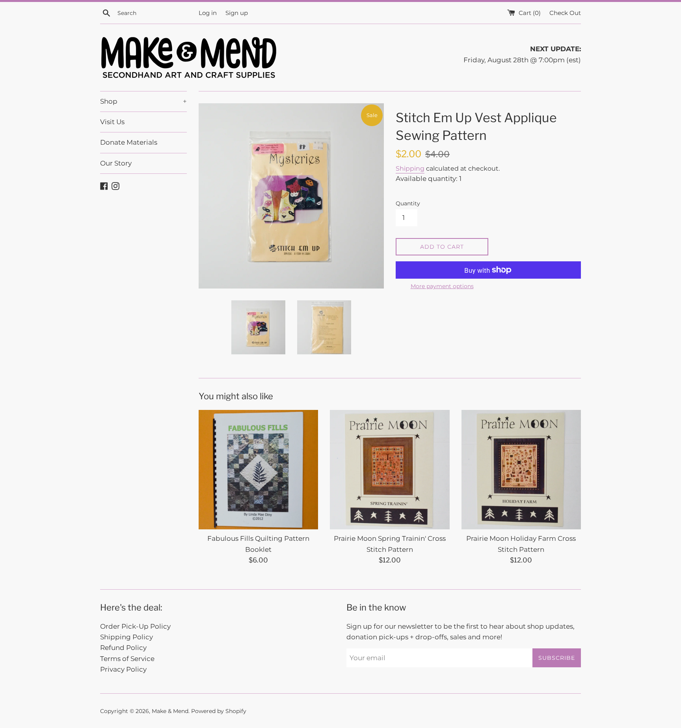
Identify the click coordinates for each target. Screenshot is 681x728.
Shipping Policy (126, 637)
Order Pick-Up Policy (135, 626)
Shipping (410, 168)
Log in (208, 13)
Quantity (408, 203)
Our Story (116, 163)
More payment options (442, 286)
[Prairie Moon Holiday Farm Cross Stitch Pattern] (521, 469)
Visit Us (112, 122)
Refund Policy (123, 648)
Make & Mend (170, 711)
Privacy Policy (123, 669)
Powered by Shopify (218, 711)
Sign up (236, 13)
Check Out (565, 13)
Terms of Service (127, 659)
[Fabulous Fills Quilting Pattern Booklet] (258, 469)
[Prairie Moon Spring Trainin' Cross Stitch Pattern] (389, 469)
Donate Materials (128, 142)
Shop (143, 101)
